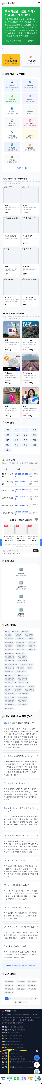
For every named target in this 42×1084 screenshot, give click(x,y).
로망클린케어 (27, 1014)
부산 (16, 430)
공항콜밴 (23, 1020)
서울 (7, 430)
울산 (25, 435)
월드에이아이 (32, 1067)
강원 (16, 440)
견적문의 (20, 1023)
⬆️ (36, 1071)
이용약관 (4, 1017)
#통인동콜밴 (21, 989)
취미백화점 (29, 1062)
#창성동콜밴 (21, 985)
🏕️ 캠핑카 (5, 1038)
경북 (25, 445)
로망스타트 (16, 1014)
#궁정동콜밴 (32, 981)
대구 (25, 430)
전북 (7, 445)
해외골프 (16, 1078)
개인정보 (12, 1017)
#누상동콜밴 (32, 989)
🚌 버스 (5, 1041)
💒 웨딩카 (5, 1035)
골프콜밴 (31, 1020)
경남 (34, 445)
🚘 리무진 (5, 1044)
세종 (34, 435)
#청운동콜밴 (9, 981)
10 (20, 1002)
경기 (7, 440)
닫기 (35, 550)
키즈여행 (23, 1078)
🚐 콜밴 (5, 1027)
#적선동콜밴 (9, 989)
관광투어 (4, 1023)
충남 (34, 440)
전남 (16, 445)
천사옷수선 (36, 1017)
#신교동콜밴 (21, 981)
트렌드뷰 (36, 1014)
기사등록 (28, 1017)
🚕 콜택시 (5, 1047)
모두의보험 (6, 1020)
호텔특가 (31, 1078)
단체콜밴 (12, 1023)
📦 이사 (5, 1033)
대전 (16, 435)
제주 (7, 450)
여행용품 (9, 1078)
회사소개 (8, 1014)
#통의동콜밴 (32, 985)
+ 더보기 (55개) (21, 168)
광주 (7, 435)
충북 (25, 440)
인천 (34, 430)
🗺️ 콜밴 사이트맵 (8, 1030)
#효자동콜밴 (9, 985)
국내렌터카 (37, 1078)
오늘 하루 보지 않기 (12, 550)
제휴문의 (20, 1017)
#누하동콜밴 (9, 992)
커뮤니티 (15, 1020)
